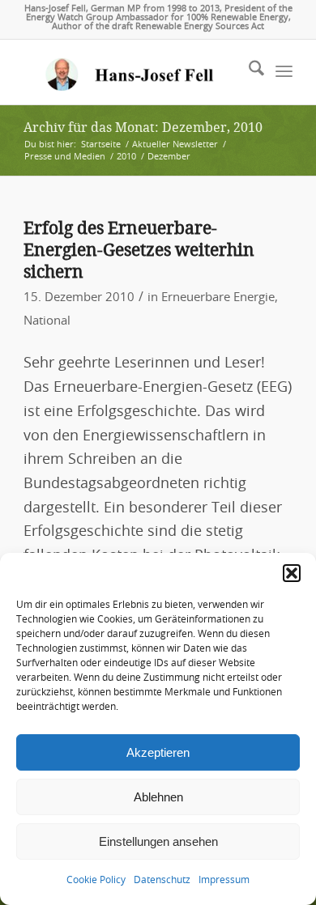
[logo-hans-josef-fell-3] (130, 72)
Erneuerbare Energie (218, 297)
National (46, 321)
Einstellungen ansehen (158, 841)
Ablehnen (158, 797)
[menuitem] (248, 72)
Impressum (224, 880)
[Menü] (284, 72)
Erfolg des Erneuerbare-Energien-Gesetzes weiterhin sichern (138, 250)
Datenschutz (162, 880)
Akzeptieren (158, 752)
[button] (292, 573)
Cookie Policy (96, 880)
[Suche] (248, 72)
